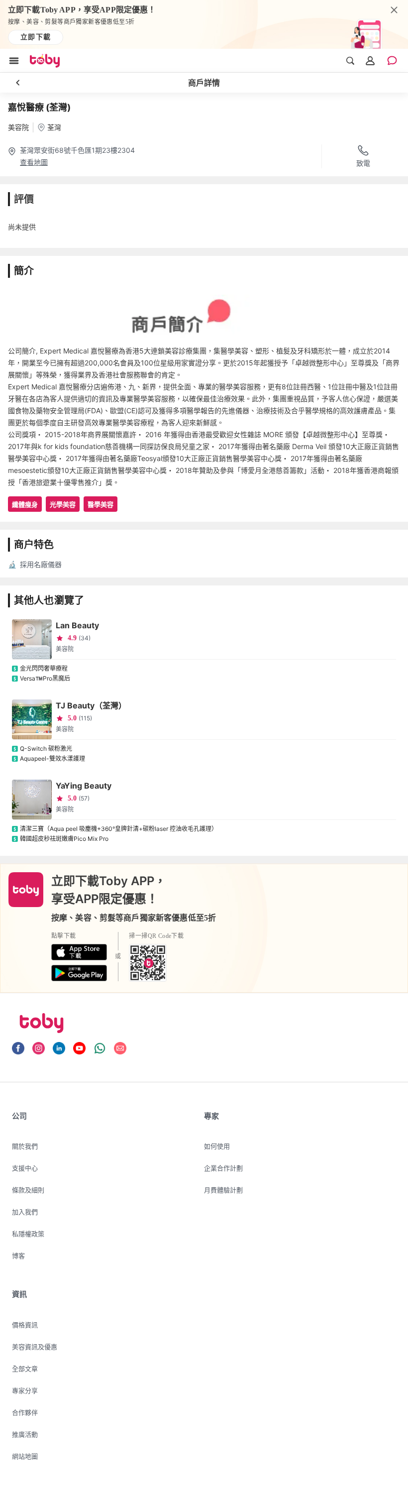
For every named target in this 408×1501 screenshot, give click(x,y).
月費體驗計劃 (223, 1190)
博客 (18, 1256)
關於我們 (25, 1146)
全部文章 (25, 1369)
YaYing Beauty (83, 786)
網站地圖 (25, 1456)
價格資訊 (25, 1325)
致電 (363, 163)
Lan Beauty (77, 625)
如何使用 (217, 1146)
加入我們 (25, 1212)
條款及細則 (28, 1190)
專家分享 (25, 1390)
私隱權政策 (28, 1234)
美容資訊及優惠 (34, 1347)
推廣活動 (25, 1434)
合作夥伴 (25, 1412)
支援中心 (25, 1168)
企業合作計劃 (223, 1168)
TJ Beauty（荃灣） (91, 705)
